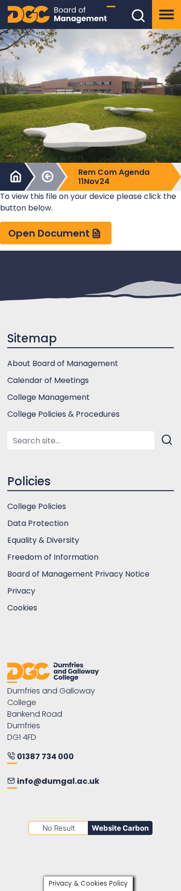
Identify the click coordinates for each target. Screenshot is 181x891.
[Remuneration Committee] (46, 177)
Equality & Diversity (43, 540)
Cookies (22, 607)
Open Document (49, 233)
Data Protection (38, 523)
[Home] (14, 177)
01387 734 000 (45, 756)
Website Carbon (120, 828)
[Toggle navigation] (166, 14)
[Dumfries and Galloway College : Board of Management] (53, 672)
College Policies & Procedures (63, 414)
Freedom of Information (52, 557)
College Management (48, 397)
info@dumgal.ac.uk (58, 781)
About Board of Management (62, 363)
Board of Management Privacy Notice (78, 574)
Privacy (21, 590)
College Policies (36, 506)
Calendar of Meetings (48, 380)
